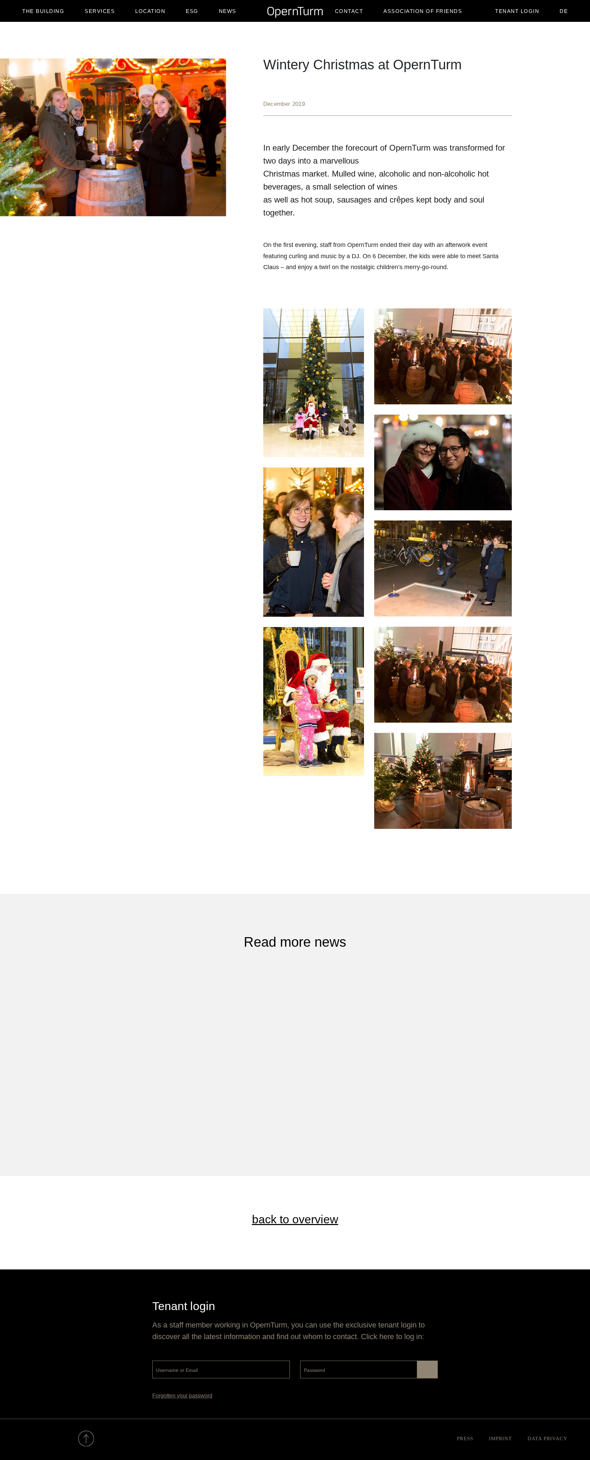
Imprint (500, 1438)
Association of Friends (422, 11)
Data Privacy (547, 1438)
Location (150, 11)
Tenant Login (517, 11)
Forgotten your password (182, 1396)
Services (100, 11)
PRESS (465, 1438)
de (564, 11)
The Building (43, 11)
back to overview (295, 1219)
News (227, 11)
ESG (192, 11)
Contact (349, 11)
